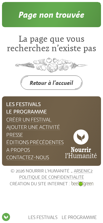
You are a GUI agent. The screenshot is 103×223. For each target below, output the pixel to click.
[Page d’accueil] (6, 217)
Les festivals (43, 217)
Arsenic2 (83, 171)
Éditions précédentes (35, 142)
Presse (14, 135)
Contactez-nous (27, 157)
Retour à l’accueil (51, 82)
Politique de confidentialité (51, 177)
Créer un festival (29, 120)
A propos (18, 150)
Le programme (79, 217)
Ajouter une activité (33, 127)
